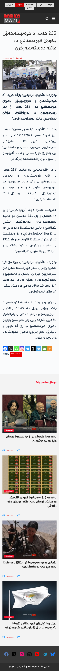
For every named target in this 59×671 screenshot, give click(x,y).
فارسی (29, 7)
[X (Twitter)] (14, 654)
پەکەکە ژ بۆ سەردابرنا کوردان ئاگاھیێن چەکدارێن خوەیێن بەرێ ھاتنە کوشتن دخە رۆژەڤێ (32, 502)
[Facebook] (5, 348)
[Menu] (53, 18)
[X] (10, 348)
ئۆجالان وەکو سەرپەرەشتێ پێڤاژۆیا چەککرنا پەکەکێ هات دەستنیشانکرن (30, 565)
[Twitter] (38, 348)
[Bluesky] (52, 654)
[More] (49, 348)
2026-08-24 (10, 451)
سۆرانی (9, 4)
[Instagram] (22, 348)
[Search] (47, 18)
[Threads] (33, 348)
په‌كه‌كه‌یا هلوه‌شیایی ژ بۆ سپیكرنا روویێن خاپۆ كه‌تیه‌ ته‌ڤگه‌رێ (31, 439)
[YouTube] (37, 654)
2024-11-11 (7, 58)
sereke (15, 354)
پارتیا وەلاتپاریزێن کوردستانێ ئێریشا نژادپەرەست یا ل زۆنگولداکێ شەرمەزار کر (31, 626)
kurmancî (30, 4)
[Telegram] (27, 348)
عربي (40, 4)
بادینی (19, 4)
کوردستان (18, 58)
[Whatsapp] (16, 348)
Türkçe (49, 4)
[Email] (44, 348)
